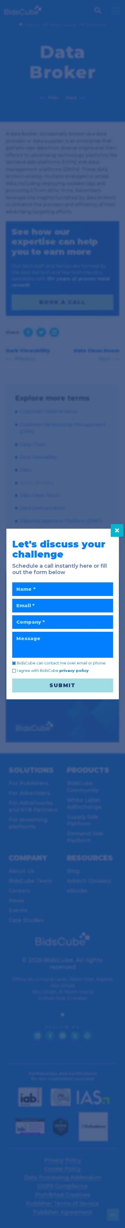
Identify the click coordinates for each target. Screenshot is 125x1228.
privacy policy (74, 670)
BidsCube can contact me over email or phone (61, 663)
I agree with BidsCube (53, 670)
